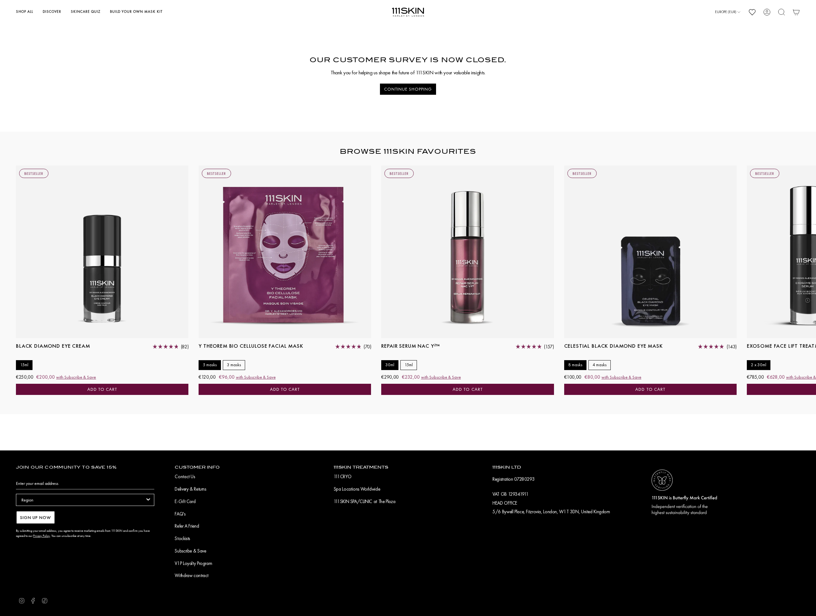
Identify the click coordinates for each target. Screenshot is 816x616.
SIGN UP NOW (35, 517)
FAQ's (180, 514)
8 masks (575, 364)
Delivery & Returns (190, 489)
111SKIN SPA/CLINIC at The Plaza (364, 501)
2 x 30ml (758, 364)
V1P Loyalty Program (193, 563)
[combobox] (83, 500)
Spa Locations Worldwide (357, 489)
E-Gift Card (185, 501)
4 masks (600, 364)
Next (806, 252)
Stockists (182, 538)
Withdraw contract (191, 575)
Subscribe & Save (190, 551)
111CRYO (342, 476)
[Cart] (796, 12)
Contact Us (185, 476)
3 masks (234, 364)
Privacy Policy (41, 536)
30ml (389, 364)
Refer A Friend (187, 526)
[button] (24, 12)
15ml (24, 364)
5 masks (210, 364)
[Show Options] (148, 500)
